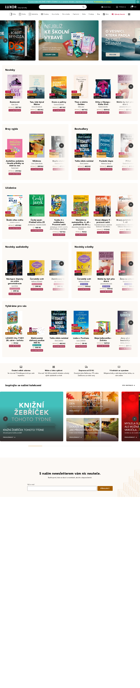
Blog (98, 14)
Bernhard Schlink (128, 281)
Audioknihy (35, 14)
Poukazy (46, 14)
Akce (107, 14)
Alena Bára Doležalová (79, 227)
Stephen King (59, 163)
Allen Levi (81, 107)
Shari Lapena (84, 163)
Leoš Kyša (15, 286)
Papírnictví (76, 14)
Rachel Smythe (103, 107)
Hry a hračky (55, 14)
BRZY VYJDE (10, 156)
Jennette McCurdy (125, 107)
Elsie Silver (14, 104)
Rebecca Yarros (106, 163)
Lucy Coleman (81, 340)
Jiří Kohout (53, 227)
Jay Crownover (59, 281)
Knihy (14, 14)
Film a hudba (66, 14)
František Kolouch (100, 224)
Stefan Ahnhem (125, 343)
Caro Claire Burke (36, 163)
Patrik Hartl (14, 168)
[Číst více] (69, 40)
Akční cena (75, 330)
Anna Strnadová (37, 107)
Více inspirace (127, 385)
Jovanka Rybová (121, 224)
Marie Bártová (128, 226)
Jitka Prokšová (54, 229)
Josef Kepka (64, 229)
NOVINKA (9, 97)
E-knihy (24, 14)
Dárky (84, 14)
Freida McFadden (128, 163)
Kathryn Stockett (37, 281)
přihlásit (105, 488)
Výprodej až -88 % (78, 333)
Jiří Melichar (31, 224)
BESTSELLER (10, 94)
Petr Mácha (106, 226)
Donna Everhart (59, 104)
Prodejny (91, 14)
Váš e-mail (30, 484)
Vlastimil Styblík (41, 224)
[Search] (83, 7)
